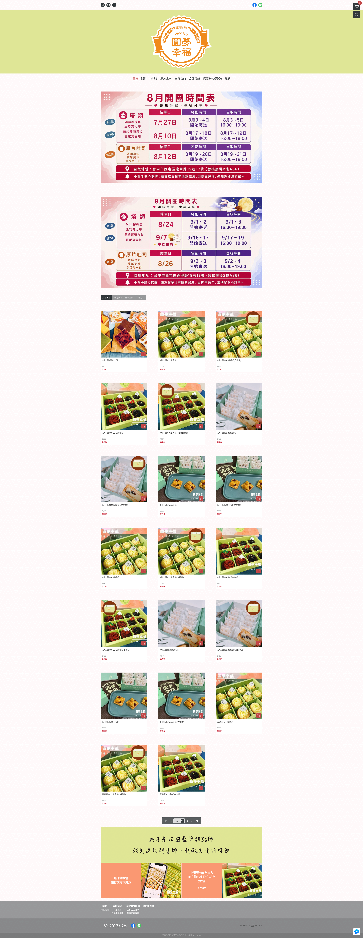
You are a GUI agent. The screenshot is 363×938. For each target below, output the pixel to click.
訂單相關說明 (117, 913)
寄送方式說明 (133, 910)
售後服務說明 (133, 913)
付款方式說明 (133, 906)
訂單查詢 (117, 910)
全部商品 (117, 906)
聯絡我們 (105, 910)
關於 (104, 906)
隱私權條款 (148, 906)
